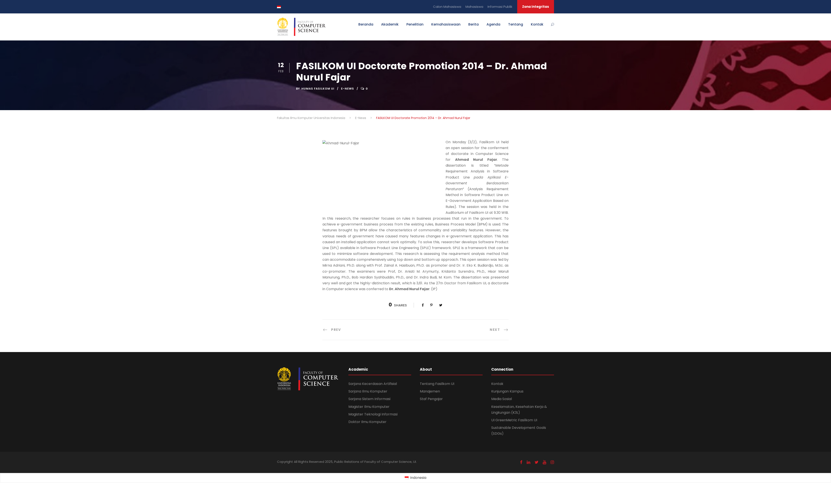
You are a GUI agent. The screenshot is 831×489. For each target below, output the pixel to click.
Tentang (515, 24)
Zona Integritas (535, 6)
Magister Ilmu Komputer (369, 406)
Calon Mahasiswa (447, 6)
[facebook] (521, 462)
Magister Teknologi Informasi (373, 414)
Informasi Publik (500, 6)
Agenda (493, 24)
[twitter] (536, 462)
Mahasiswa (474, 6)
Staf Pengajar (431, 398)
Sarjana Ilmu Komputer (367, 391)
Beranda (365, 24)
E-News (347, 89)
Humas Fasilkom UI (317, 89)
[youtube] (544, 462)
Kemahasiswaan (446, 24)
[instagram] (552, 462)
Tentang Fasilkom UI (437, 383)
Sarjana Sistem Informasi (369, 398)
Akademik (390, 24)
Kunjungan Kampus (507, 391)
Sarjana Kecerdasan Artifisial (372, 383)
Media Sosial (501, 398)
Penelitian (415, 24)
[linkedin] (528, 462)
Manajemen (430, 391)
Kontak (537, 24)
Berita (473, 24)
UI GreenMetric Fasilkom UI (514, 420)
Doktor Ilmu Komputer (367, 421)
